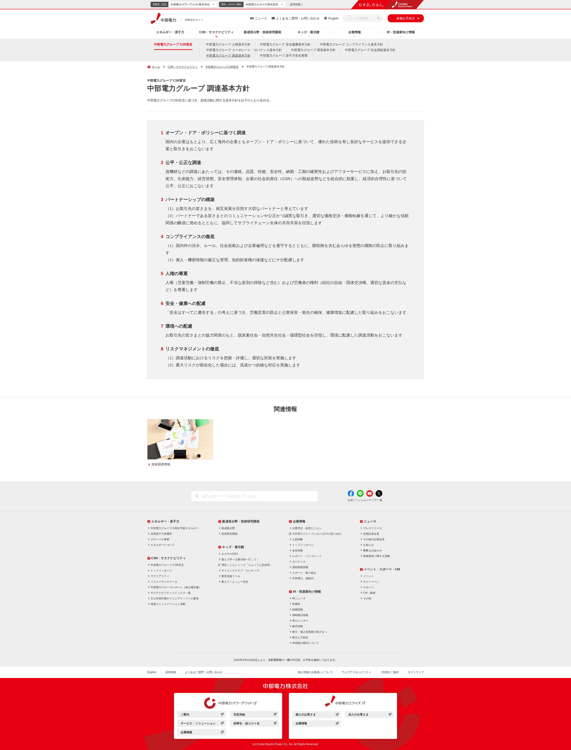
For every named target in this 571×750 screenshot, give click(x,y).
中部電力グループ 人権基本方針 (228, 44)
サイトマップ (416, 672)
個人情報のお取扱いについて (315, 672)
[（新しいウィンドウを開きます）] (228, 703)
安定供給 (255, 715)
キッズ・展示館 (308, 32)
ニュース (261, 18)
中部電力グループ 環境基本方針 (313, 50)
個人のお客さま (317, 715)
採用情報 (170, 672)
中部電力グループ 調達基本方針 (228, 55)
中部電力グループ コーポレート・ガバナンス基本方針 (244, 50)
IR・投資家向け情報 (401, 32)
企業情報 (354, 32)
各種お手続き (405, 18)
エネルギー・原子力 (170, 32)
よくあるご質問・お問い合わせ (298, 18)
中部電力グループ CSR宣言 (173, 44)
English (333, 18)
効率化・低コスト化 (255, 724)
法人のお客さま (370, 715)
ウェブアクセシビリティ (356, 672)
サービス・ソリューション (202, 724)
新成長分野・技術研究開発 (262, 32)
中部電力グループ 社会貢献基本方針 (370, 50)
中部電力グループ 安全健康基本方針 (285, 44)
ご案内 (202, 715)
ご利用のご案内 (389, 672)
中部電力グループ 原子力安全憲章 (284, 55)
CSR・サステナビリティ (216, 32)
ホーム (156, 66)
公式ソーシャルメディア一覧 (365, 500)
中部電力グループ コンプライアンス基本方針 (351, 44)
